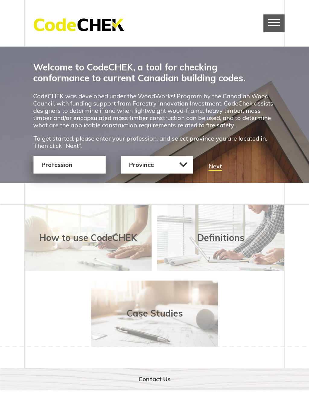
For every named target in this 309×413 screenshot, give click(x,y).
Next (215, 166)
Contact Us (154, 379)
